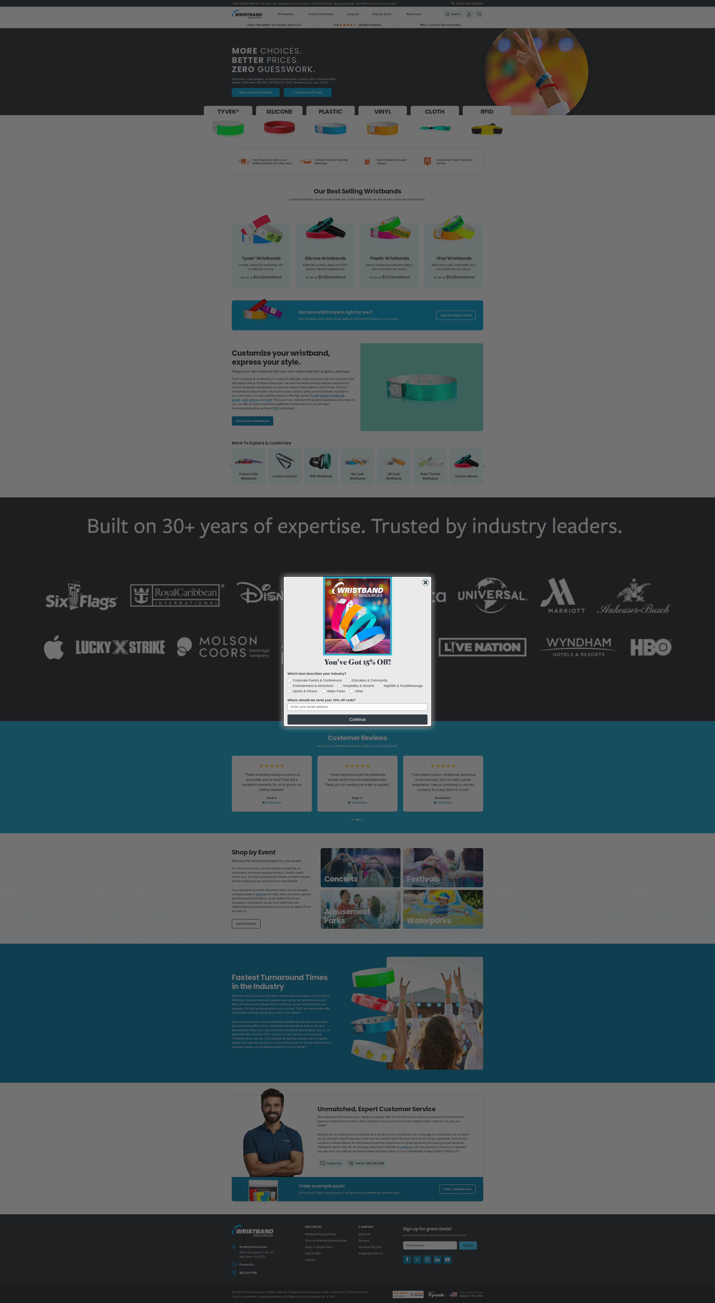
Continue (357, 719)
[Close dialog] (425, 582)
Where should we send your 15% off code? (321, 700)
